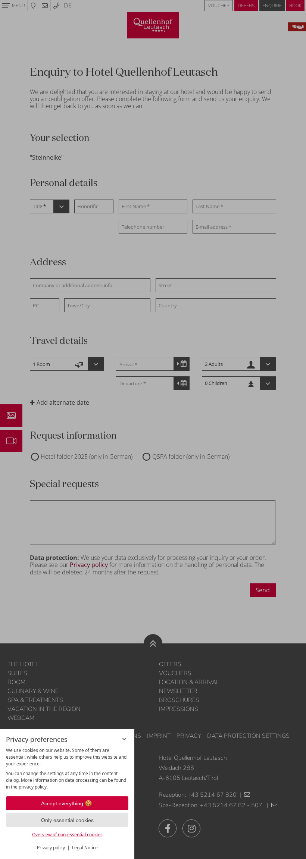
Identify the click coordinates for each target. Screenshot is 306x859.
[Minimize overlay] (124, 739)
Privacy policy (51, 847)
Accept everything (62, 803)
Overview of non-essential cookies (67, 834)
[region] (67, 768)
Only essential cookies (67, 820)
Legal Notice (85, 847)
